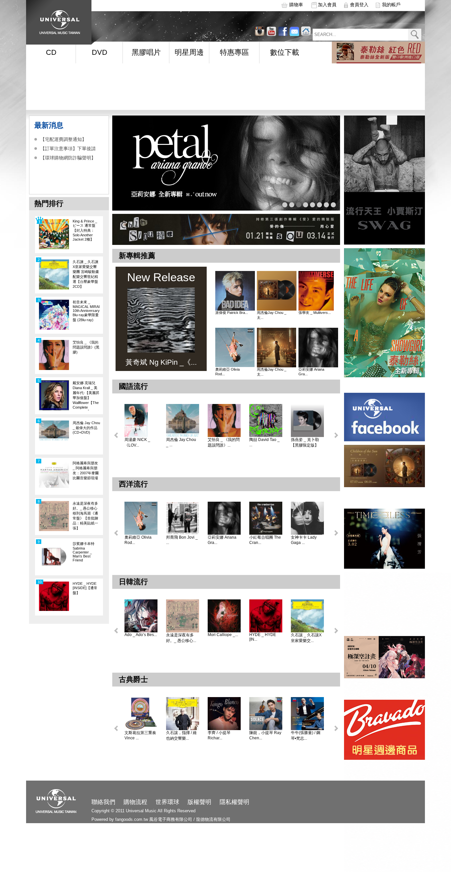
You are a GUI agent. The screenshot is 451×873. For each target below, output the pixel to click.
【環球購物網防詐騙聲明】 (68, 157)
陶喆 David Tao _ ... (264, 442)
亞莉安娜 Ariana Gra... (311, 371)
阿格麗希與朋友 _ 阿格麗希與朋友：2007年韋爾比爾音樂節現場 (86, 470)
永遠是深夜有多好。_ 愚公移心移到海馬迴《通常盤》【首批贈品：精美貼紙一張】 (85, 515)
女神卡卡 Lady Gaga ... (304, 540)
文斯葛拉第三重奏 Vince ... (140, 735)
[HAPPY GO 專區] (378, 52)
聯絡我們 (103, 802)
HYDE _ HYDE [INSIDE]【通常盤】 (85, 588)
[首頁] (57, 20)
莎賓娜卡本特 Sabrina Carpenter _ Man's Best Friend (83, 552)
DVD (99, 52)
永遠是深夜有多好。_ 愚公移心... (181, 638)
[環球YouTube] (259, 31)
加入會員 (327, 4)
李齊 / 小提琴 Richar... (219, 735)
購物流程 (135, 802)
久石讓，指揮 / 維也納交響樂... (181, 735)
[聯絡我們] (294, 31)
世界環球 (167, 802)
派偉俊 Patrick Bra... (231, 313)
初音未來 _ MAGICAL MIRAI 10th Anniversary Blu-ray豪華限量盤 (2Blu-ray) (86, 311)
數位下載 (284, 52)
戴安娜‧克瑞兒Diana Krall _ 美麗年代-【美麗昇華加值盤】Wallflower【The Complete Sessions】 (86, 395)
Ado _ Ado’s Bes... (140, 634)
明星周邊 (189, 52)
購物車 (296, 4)
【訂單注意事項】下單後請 (68, 148)
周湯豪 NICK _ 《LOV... (137, 442)
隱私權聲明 (234, 802)
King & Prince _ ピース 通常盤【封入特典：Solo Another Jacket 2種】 (85, 230)
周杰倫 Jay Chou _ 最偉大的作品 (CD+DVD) (86, 427)
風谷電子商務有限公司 (170, 819)
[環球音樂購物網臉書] (283, 31)
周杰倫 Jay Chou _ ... (181, 442)
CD (51, 52)
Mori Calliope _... (223, 634)
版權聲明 (199, 802)
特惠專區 (234, 52)
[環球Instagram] (271, 31)
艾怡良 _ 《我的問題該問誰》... (224, 442)
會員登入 (359, 4)
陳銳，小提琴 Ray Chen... (265, 735)
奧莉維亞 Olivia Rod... (227, 371)
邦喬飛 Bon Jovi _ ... (182, 540)
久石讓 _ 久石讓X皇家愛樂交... (306, 638)
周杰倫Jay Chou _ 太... (271, 315)
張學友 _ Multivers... (314, 313)
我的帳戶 (391, 4)
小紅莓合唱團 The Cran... (265, 540)
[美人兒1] (226, 163)
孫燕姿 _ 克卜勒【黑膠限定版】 (305, 442)
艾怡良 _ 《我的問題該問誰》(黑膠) (86, 347)
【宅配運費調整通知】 (63, 139)
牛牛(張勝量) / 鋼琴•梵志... (305, 735)
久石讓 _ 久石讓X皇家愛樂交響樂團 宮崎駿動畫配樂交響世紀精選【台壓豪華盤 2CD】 (86, 274)
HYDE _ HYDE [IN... (262, 637)
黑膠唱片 (146, 52)
